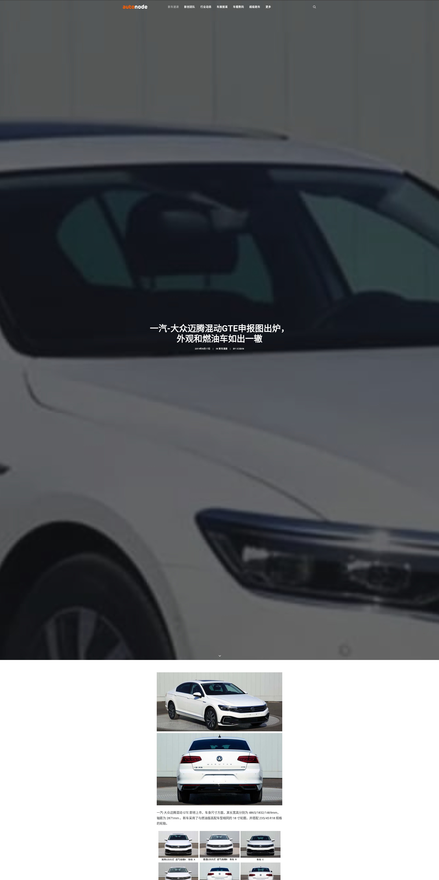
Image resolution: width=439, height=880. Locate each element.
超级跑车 (254, 6)
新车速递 (173, 6)
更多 (268, 6)
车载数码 (238, 6)
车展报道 (222, 6)
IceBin (240, 349)
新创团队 (189, 6)
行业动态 (205, 6)
